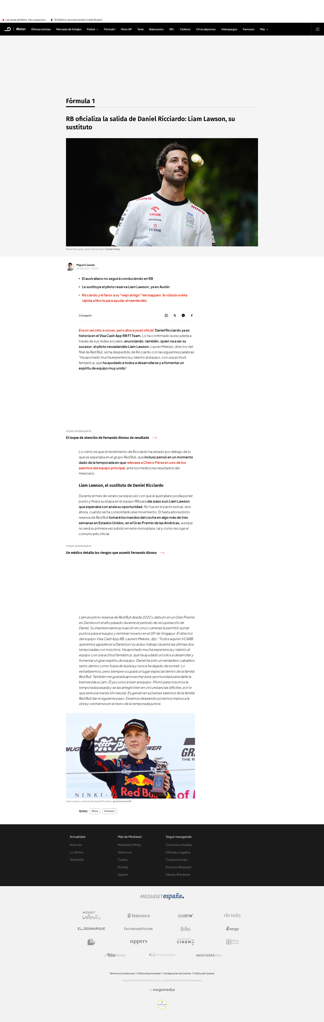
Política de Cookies (204, 973)
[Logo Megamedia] (164, 990)
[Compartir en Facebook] (191, 315)
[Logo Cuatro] (185, 915)
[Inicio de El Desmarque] (7, 29)
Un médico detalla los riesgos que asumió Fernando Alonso (111, 553)
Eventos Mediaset (178, 867)
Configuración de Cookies (177, 973)
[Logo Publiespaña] (162, 955)
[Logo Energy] (232, 928)
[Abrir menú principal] (318, 29)
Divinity (123, 867)
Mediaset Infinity (129, 845)
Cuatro (123, 860)
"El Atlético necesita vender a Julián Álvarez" (78, 19)
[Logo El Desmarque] (91, 928)
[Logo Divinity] (232, 915)
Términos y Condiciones (122, 973)
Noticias (76, 845)
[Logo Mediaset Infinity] (91, 915)
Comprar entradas (179, 845)
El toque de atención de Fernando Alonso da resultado (107, 438)
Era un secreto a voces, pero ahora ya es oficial (116, 330)
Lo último (76, 852)
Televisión (77, 860)
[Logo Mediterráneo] (209, 955)
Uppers (123, 874)
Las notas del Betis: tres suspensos (26, 19)
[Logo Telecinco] (138, 915)
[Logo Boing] (186, 928)
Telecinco (125, 852)
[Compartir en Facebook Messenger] (183, 315)
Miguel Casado (85, 264)
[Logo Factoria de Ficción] (138, 928)
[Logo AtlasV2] (115, 955)
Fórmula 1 (80, 101)
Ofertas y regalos (178, 852)
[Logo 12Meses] (232, 941)
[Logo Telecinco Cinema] (185, 941)
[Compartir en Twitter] (175, 315)
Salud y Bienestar (178, 874)
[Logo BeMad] (91, 942)
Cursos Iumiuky (177, 860)
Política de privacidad (148, 973)
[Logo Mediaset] (162, 898)
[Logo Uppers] (138, 942)
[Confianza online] (162, 1008)
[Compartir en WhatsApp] (166, 315)
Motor (21, 29)
